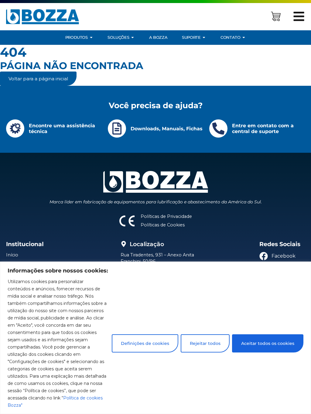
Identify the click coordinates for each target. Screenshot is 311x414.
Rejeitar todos (205, 343)
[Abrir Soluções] (133, 37)
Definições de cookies (145, 343)
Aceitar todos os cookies (267, 343)
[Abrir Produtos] (91, 37)
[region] (155, 338)
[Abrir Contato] (244, 37)
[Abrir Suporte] (204, 37)
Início (12, 255)
